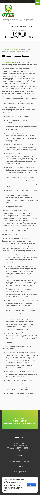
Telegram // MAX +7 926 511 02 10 (19, 37)
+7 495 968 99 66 (19, 33)
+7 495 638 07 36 (19, 35)
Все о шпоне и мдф (9, 62)
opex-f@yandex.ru (20, 472)
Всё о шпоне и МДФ (14, 49)
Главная (4, 49)
